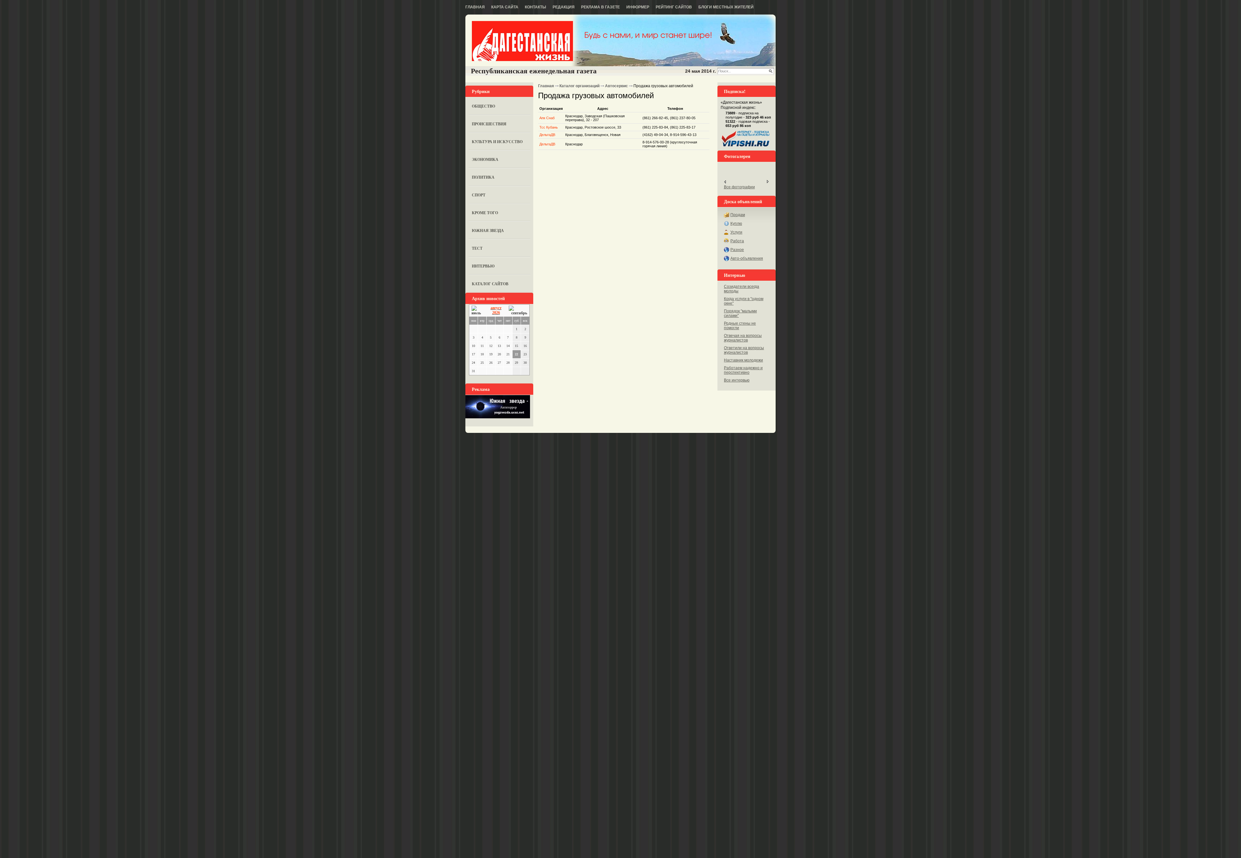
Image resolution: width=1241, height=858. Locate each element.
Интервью (483, 266)
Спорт (478, 195)
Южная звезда (488, 230)
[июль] (477, 311)
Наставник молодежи (743, 360)
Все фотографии (739, 187)
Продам (737, 215)
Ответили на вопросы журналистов (744, 350)
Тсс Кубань (548, 127)
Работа (737, 241)
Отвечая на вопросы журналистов (743, 337)
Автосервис (616, 86)
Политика (483, 177)
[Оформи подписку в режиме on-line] (746, 146)
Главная (475, 7)
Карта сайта (504, 7)
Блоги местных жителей (726, 7)
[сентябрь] (518, 311)
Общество (483, 106)
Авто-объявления (746, 258)
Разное (737, 249)
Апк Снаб (547, 118)
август (496, 308)
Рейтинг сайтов (674, 7)
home (522, 41)
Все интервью (736, 380)
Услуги (736, 232)
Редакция (564, 7)
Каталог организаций (579, 86)
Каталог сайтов (490, 284)
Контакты (535, 7)
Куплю (736, 223)
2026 (496, 312)
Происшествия (489, 124)
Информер (637, 7)
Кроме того (485, 212)
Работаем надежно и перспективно (743, 370)
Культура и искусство (497, 141)
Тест (477, 248)
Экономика (485, 159)
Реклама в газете (600, 7)
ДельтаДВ (547, 135)
